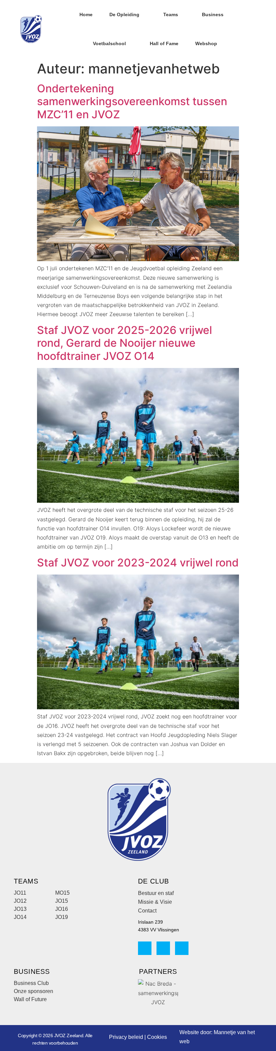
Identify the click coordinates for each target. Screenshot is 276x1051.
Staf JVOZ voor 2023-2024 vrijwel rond (138, 562)
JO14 (20, 917)
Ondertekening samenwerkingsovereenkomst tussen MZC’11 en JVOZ (132, 101)
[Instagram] (163, 948)
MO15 (62, 893)
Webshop (206, 43)
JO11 (20, 893)
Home (86, 14)
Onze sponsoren (33, 991)
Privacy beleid (126, 1037)
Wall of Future (30, 999)
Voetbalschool (109, 43)
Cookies (157, 1037)
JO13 (20, 909)
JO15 (61, 901)
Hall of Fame (164, 43)
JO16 (61, 909)
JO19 (61, 917)
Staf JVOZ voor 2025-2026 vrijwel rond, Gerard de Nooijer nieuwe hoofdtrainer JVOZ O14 (124, 343)
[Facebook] (144, 948)
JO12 (20, 901)
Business (212, 14)
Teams (170, 14)
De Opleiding (124, 14)
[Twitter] (181, 948)
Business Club (31, 983)
